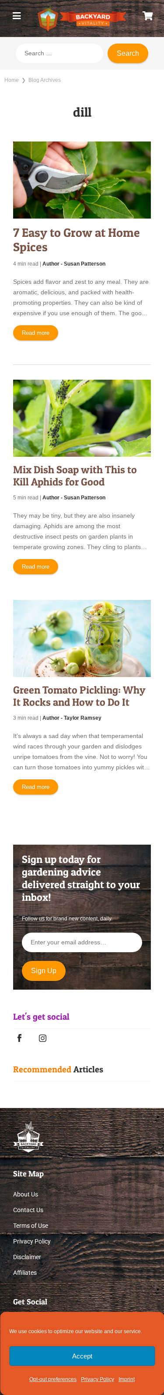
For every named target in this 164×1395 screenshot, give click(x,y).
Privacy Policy (97, 1379)
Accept (82, 1356)
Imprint (127, 1379)
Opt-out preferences (53, 1379)
